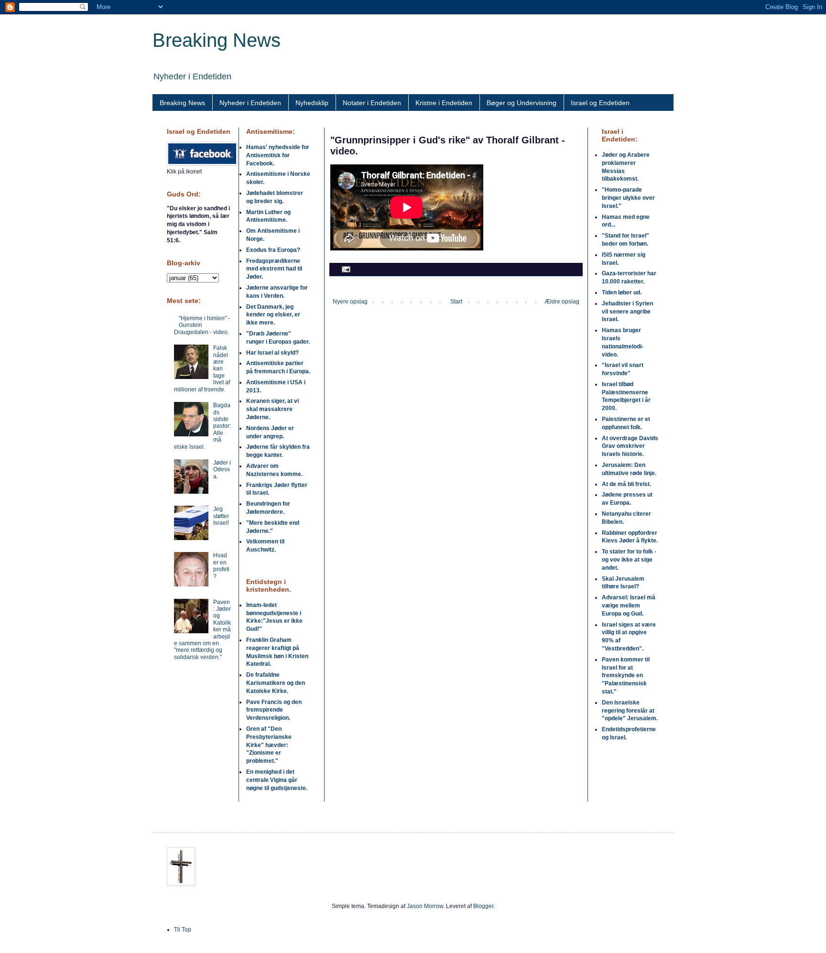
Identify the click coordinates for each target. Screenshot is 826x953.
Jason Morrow (425, 906)
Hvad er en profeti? (221, 565)
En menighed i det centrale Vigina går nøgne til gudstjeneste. (276, 780)
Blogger (483, 906)
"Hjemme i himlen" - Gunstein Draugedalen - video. (202, 325)
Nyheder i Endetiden (250, 103)
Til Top (182, 929)
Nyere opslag (350, 301)
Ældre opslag (561, 301)
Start (456, 301)
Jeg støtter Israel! (221, 516)
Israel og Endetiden (600, 103)
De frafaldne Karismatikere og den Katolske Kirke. (275, 682)
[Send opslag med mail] (344, 269)
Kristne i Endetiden (443, 103)
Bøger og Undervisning (521, 103)
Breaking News (216, 40)
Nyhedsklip (311, 103)
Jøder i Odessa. (222, 469)
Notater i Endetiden (372, 103)
